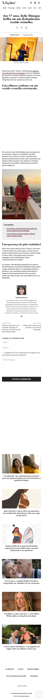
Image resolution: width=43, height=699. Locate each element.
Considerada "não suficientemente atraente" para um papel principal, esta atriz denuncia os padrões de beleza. (21, 478)
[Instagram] (35, 3)
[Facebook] (30, 3)
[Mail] (21, 316)
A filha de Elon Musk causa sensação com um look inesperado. (32, 328)
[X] (22, 28)
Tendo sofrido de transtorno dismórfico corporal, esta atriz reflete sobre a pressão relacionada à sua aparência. (21, 548)
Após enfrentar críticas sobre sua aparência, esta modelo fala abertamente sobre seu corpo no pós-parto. (21, 513)
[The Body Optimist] (9, 3)
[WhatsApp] (26, 28)
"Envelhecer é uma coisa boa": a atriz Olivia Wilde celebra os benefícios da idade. (21, 614)
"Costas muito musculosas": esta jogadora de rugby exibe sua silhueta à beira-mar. (21, 647)
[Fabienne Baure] (21, 290)
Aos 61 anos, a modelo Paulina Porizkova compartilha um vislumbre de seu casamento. (21, 582)
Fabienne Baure (14, 35)
